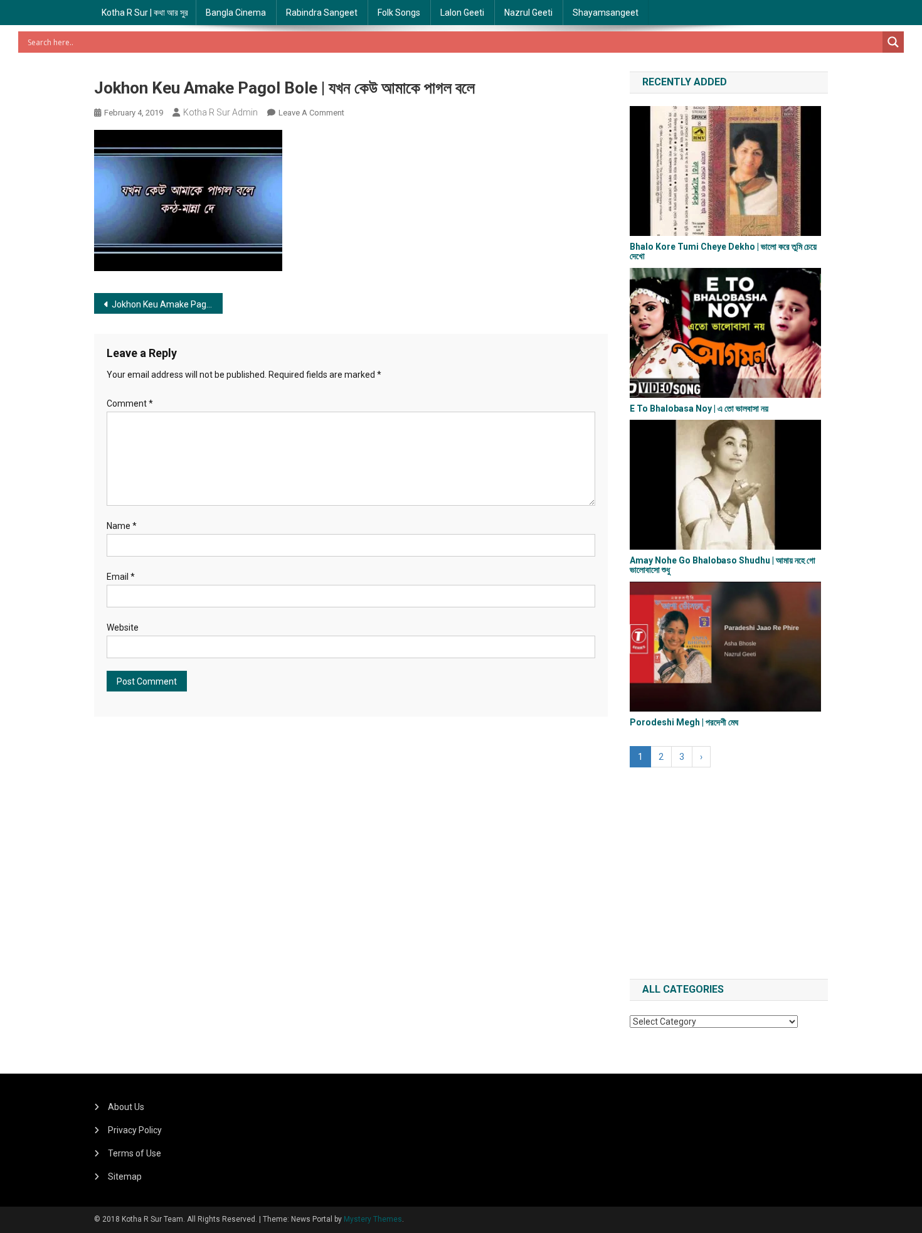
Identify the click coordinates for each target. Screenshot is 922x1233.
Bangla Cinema (236, 13)
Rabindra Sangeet (322, 13)
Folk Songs (399, 13)
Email (121, 577)
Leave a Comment (311, 112)
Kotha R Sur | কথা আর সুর (145, 13)
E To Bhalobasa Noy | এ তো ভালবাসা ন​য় (699, 408)
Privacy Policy (135, 1130)
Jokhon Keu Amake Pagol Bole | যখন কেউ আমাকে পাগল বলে (167, 304)
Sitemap (125, 1177)
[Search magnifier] (893, 42)
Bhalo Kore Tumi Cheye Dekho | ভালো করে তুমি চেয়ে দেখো (723, 251)
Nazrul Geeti (528, 13)
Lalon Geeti (462, 13)
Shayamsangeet (606, 13)
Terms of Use (134, 1153)
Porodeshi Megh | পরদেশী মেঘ (684, 722)
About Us (126, 1107)
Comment (130, 403)
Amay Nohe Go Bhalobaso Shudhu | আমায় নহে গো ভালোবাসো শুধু (722, 565)
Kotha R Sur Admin (220, 112)
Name (122, 526)
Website (123, 627)
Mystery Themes (373, 1219)
